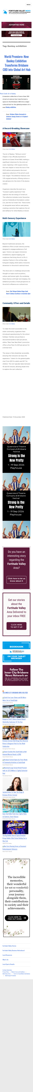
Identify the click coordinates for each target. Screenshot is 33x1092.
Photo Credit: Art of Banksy (8, 93)
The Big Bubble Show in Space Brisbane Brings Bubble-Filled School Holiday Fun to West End (15, 838)
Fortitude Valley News (7, 970)
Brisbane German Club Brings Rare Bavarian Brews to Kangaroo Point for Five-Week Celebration (15, 743)
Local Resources (7, 955)
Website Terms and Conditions (18, 972)
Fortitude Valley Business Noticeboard (14, 950)
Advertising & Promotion (10, 975)
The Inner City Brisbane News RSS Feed (15, 693)
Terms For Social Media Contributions (21, 974)
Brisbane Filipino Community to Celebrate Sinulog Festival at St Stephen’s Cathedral (17, 116)
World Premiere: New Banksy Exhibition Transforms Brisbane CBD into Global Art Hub (16, 63)
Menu (29, 4)
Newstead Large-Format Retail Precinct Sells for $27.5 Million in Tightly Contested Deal (15, 770)
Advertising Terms (7, 974)
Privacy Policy (6, 972)
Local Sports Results (9, 964)
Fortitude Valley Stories (9, 946)
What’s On (5, 960)
